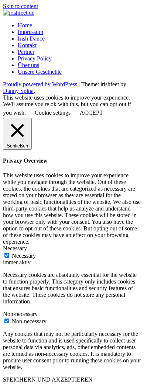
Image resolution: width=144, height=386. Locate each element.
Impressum (30, 32)
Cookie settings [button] (53, 112)
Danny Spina (18, 91)
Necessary (24, 256)
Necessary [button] (15, 248)
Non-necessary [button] (20, 314)
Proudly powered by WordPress (41, 84)
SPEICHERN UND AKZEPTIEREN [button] (48, 379)
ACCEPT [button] (91, 112)
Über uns (28, 65)
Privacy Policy (35, 58)
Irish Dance (31, 38)
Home (25, 25)
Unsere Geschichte (40, 72)
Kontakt (27, 45)
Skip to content (20, 6)
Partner (26, 52)
